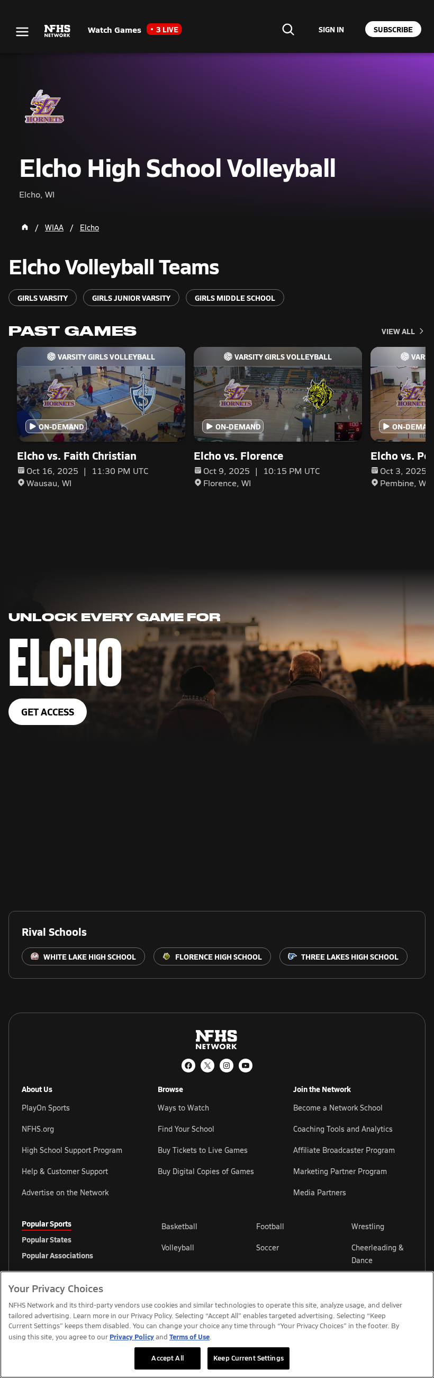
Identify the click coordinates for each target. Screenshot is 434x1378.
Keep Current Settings (248, 1358)
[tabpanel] (286, 1253)
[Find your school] (287, 29)
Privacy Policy (132, 1336)
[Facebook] (188, 1065)
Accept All (167, 1358)
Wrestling (367, 1226)
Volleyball (177, 1247)
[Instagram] (226, 1065)
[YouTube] (245, 1065)
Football (270, 1226)
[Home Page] (25, 227)
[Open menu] (22, 31)
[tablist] (75, 1239)
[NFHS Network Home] (57, 31)
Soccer (267, 1247)
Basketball (179, 1226)
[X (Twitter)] (207, 1065)
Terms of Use (189, 1336)
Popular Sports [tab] (46, 1223)
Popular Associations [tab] (57, 1255)
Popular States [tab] (46, 1239)
